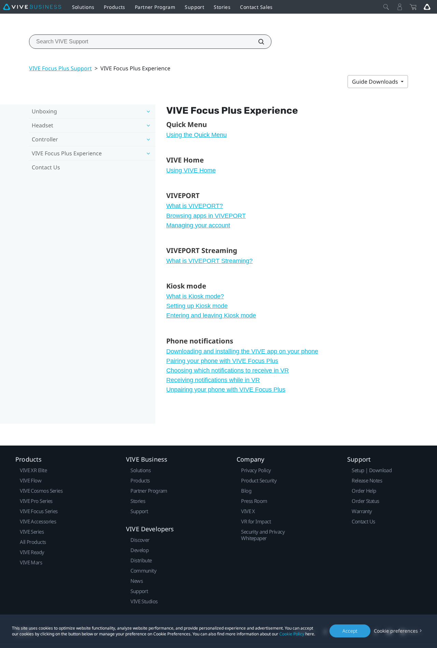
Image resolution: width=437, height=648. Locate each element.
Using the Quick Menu (196, 134)
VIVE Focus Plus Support (60, 68)
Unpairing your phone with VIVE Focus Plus (225, 389)
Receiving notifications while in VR (213, 380)
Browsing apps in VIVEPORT (206, 215)
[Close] (386, 7)
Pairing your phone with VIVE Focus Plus (222, 360)
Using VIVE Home (191, 170)
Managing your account (198, 225)
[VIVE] (32, 6)
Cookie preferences (396, 631)
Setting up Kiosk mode (197, 305)
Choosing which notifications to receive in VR (227, 370)
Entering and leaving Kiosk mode (211, 315)
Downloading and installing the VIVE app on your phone (242, 351)
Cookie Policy (291, 634)
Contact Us (46, 167)
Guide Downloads (375, 81)
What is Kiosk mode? (195, 296)
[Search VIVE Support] (257, 41)
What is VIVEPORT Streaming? (209, 260)
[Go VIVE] (427, 7)
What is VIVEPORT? (194, 205)
